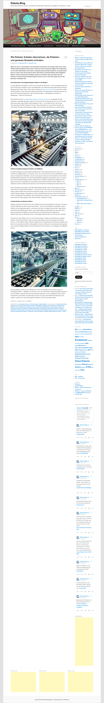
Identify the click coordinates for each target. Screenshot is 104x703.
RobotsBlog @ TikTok (80, 258)
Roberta (77, 195)
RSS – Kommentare (80, 378)
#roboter (83, 603)
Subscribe (78, 277)
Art (75, 154)
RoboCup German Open (82, 358)
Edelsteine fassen (28, 305)
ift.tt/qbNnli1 (79, 571)
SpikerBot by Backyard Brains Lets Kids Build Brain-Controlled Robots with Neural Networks (84, 100)
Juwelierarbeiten (54, 307)
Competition (78, 157)
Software (77, 207)
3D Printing (78, 149)
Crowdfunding (78, 159)
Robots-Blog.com (82, 408)
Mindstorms (85, 350)
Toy (92, 367)
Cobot (76, 332)
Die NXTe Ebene (79, 385)
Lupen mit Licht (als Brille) (49, 89)
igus (77, 336)
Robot (78, 361)
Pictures (77, 191)
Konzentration (43, 308)
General (27, 304)
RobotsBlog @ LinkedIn (81, 249)
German (32, 304)
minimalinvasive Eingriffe (42, 310)
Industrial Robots (43, 304)
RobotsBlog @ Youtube (81, 263)
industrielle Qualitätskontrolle (43, 307)
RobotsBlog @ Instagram (81, 248)
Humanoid (77, 174)
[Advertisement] (84, 641)
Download (90, 332)
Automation (87, 329)
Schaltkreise (30, 311)
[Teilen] (92, 438)
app (78, 329)
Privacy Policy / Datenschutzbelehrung (44, 699)
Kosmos (90, 340)
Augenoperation (14, 305)
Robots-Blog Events (48, 46)
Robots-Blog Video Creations (34, 46)
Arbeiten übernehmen (62, 304)
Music (76, 188)
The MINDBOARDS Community (83, 392)
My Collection (78, 190)
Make (90, 348)
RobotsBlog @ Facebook (81, 246)
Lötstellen (61, 308)
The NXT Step (78, 394)
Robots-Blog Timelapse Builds (18, 46)
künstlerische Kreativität (52, 308)
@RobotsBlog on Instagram (78, 46)
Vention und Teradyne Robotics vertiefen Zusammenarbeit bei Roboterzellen (84, 91)
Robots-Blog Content (80, 196)
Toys (76, 212)
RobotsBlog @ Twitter (80, 261)
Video (76, 224)
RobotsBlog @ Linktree (81, 251)
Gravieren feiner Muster (20, 307)
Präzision (13, 311)
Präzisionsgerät (19, 311)
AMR (76, 152)
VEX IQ (79, 220)
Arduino (81, 329)
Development (22, 304)
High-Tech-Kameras (31, 307)
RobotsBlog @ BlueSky (81, 244)
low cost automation (82, 348)
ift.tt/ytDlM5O (84, 453)
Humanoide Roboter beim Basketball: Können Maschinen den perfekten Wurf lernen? (84, 83)
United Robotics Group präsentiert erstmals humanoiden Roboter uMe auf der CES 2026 (84, 315)
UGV (76, 215)
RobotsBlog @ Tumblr (80, 259)
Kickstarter (81, 339)
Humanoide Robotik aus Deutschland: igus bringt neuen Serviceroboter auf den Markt (83, 108)
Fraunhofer (82, 334)
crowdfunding (83, 332)
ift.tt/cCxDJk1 (80, 505)
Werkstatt (58, 311)
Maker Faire (78, 350)
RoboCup (82, 356)
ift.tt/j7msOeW (80, 468)
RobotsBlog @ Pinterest (81, 253)
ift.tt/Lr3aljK (82, 588)
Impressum (78, 238)
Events (76, 166)
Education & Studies (80, 162)
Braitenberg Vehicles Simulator (83, 233)
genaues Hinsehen (52, 305)
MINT (89, 350)
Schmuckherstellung (38, 311)
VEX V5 (79, 222)
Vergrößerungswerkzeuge (50, 311)
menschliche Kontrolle (30, 310)
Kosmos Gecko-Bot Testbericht (83, 126)
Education (77, 334)
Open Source (78, 352)
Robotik (91, 364)
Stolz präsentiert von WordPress (61, 699)
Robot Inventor (80, 186)
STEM (76, 208)
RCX (78, 185)
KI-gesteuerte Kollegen (22, 308)
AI (75, 150)
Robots (78, 367)
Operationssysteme (53, 310)
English (77, 164)
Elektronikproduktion (37, 305)
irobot (80, 336)
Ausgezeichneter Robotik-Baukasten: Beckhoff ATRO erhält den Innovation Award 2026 (83, 310)
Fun (76, 167)
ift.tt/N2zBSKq (80, 434)
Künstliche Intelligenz (79, 343)
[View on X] (91, 425)
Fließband (45, 305)
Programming (78, 193)
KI (82, 337)
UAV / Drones (78, 214)
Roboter (25, 311)
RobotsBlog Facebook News (62, 46)
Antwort (64, 311)
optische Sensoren (62, 310)
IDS (91, 334)
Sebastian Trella (32, 63)
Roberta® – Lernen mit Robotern (83, 391)
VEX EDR (79, 219)
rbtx (85, 354)
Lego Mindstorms (79, 179)
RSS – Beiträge (79, 376)
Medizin (23, 310)
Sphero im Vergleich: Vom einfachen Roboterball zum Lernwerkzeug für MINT (83, 78)
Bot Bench (77, 384)
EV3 (78, 181)
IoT (76, 178)
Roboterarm (78, 364)
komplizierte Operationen (34, 308)
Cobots (77, 156)
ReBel (88, 354)
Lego (86, 343)
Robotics (85, 364)
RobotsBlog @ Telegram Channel (83, 254)
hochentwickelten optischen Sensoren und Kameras (37, 99)
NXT (78, 183)
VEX (76, 217)
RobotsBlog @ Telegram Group (83, 256)
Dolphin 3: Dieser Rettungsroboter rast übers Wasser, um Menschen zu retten (84, 59)
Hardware (36, 304)
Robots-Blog (18, 3)
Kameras (60, 307)
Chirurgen (21, 305)
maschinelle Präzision (16, 310)
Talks (76, 210)
